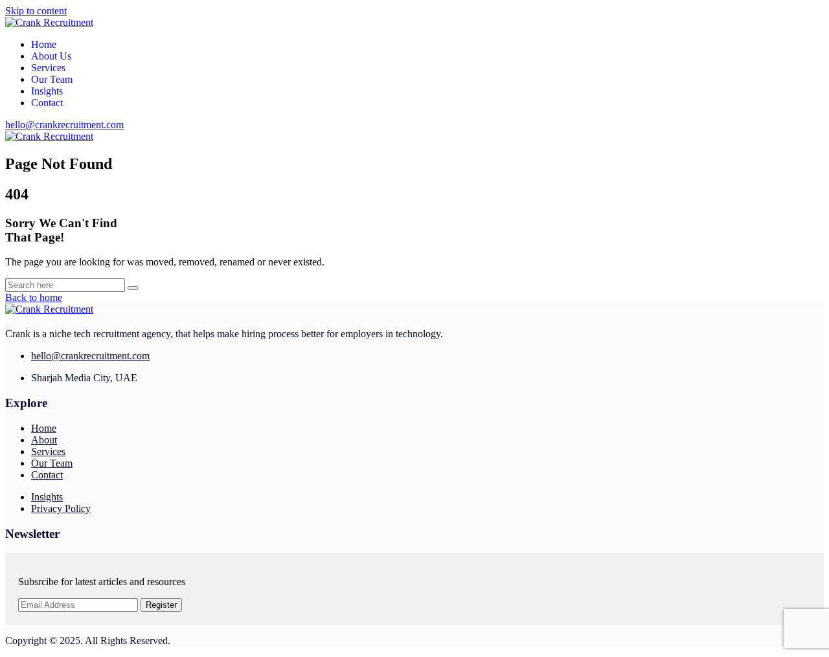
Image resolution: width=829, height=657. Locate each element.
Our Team (52, 79)
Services (48, 67)
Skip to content (36, 10)
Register (161, 605)
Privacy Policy (61, 508)
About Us (51, 55)
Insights (47, 90)
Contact (47, 102)
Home (43, 44)
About (44, 439)
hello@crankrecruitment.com (64, 124)
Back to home (33, 297)
